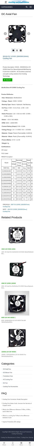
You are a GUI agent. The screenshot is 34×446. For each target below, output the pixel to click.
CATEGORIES (6, 7)
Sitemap (31, 437)
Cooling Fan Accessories (10, 386)
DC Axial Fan (7, 369)
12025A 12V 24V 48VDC (8, 352)
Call (13, 445)
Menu (21, 445)
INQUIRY (8, 80)
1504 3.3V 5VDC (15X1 (8, 249)
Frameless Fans (8, 376)
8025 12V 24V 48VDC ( (8, 317)
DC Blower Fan (7, 372)
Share (4, 445)
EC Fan (5, 383)
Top (30, 445)
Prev (5, 33)
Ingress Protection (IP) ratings (11, 421)
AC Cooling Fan (8, 379)
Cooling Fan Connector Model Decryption (15, 399)
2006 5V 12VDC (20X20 (8, 283)
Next (28, 33)
